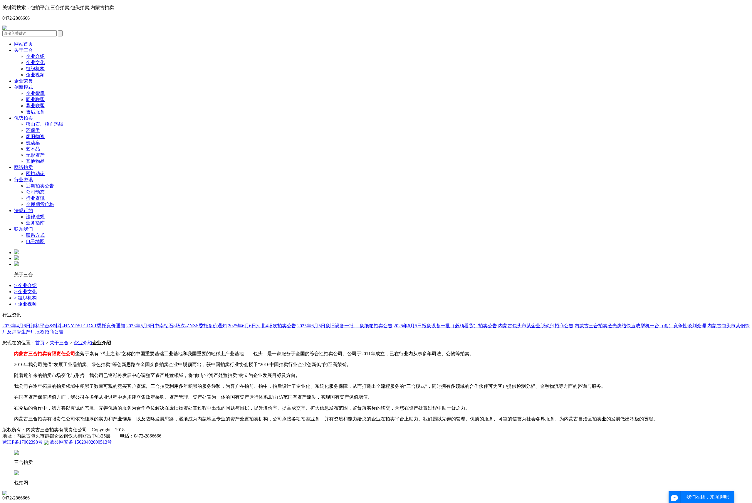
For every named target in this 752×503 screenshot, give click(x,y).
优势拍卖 (23, 117)
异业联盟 (35, 105)
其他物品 (35, 161)
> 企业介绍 (25, 285)
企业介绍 (35, 56)
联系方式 (35, 235)
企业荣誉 (23, 80)
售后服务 (35, 111)
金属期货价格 (40, 204)
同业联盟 (35, 99)
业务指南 (35, 222)
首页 (40, 342)
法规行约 (23, 210)
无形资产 (35, 154)
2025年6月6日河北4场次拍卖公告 (262, 325)
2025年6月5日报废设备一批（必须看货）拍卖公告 (445, 325)
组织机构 (35, 68)
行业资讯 (23, 179)
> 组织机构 (25, 297)
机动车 (33, 142)
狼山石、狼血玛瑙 (44, 124)
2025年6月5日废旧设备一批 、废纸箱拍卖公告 (344, 325)
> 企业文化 (25, 291)
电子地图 (35, 241)
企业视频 (35, 74)
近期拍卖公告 (40, 185)
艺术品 (33, 148)
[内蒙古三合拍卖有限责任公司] (4, 28)
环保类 (33, 130)
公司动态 (35, 192)
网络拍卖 (23, 167)
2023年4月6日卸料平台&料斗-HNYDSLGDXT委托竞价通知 (63, 325)
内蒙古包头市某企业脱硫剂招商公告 (535, 325)
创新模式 (23, 87)
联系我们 (23, 229)
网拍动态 (35, 173)
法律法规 (35, 216)
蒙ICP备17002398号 (22, 442)
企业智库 (35, 93)
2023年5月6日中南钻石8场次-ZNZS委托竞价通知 (176, 325)
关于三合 (23, 50)
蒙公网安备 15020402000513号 (80, 442)
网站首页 (23, 43)
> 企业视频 (25, 303)
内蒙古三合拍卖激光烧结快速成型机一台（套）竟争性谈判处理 (640, 325)
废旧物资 (35, 136)
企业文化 (35, 62)
